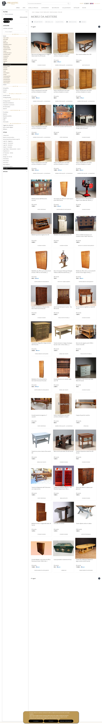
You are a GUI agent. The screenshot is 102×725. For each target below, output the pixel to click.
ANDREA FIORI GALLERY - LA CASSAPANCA (64, 65)
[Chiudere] (12, 19)
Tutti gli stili (15, 135)
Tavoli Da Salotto (15, 81)
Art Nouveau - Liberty (15, 153)
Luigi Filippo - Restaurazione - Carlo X (15, 149)
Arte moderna (15, 164)
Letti (15, 62)
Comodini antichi (15, 54)
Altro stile (15, 168)
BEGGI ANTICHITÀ (64, 498)
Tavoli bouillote (15, 77)
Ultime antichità (23, 17)
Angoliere (15, 61)
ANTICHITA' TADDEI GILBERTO (64, 281)
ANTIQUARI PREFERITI (38, 21)
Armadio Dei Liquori (15, 52)
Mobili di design (15, 66)
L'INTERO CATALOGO (8, 28)
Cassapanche (15, 56)
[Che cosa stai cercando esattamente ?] (68, 3)
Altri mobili (15, 39)
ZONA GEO (83, 21)
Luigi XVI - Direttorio (15, 145)
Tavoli (15, 71)
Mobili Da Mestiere (15, 64)
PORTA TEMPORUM (64, 137)
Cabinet (15, 51)
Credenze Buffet (15, 47)
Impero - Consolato (15, 147)
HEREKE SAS (63, 570)
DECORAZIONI (15, 110)
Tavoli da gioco (15, 72)
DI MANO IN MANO (42, 65)
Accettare (36, 721)
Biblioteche (15, 42)
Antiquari (76, 7)
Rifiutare (51, 721)
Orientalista (15, 158)
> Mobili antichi (46, 12)
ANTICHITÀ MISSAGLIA (86, 534)
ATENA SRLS (86, 426)
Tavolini (15, 74)
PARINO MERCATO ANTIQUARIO (41, 353)
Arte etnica (15, 162)
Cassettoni (15, 57)
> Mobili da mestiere (53, 12)
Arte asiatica (15, 160)
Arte (24, 7)
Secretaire (15, 69)
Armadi (15, 41)
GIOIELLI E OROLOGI (15, 93)
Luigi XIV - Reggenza (15, 141)
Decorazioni (55, 7)
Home (33, 12)
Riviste (84, 7)
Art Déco (15, 154)
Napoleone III (15, 151)
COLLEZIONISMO (15, 123)
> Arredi (41, 12)
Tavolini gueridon (15, 76)
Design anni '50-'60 (15, 156)
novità (81, 3)
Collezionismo (66, 7)
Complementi (45, 7)
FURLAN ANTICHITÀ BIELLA (63, 317)
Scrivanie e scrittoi (15, 49)
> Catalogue (37, 12)
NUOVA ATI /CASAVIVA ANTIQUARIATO (86, 245)
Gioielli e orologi (33, 7)
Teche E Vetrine (15, 82)
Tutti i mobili (15, 37)
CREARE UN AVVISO (72, 21)
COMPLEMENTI (15, 99)
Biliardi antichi (15, 46)
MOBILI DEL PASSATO (63, 353)
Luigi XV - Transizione (15, 143)
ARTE (15, 86)
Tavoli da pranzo (15, 79)
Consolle (15, 59)
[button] (49, 22)
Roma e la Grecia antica (15, 137)
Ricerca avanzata (9, 14)
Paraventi (15, 67)
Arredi (18, 7)
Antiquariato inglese (15, 166)
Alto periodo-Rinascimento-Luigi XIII (15, 139)
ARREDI (15, 34)
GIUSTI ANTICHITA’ (86, 65)
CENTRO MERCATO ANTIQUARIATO (64, 209)
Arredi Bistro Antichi (15, 44)
